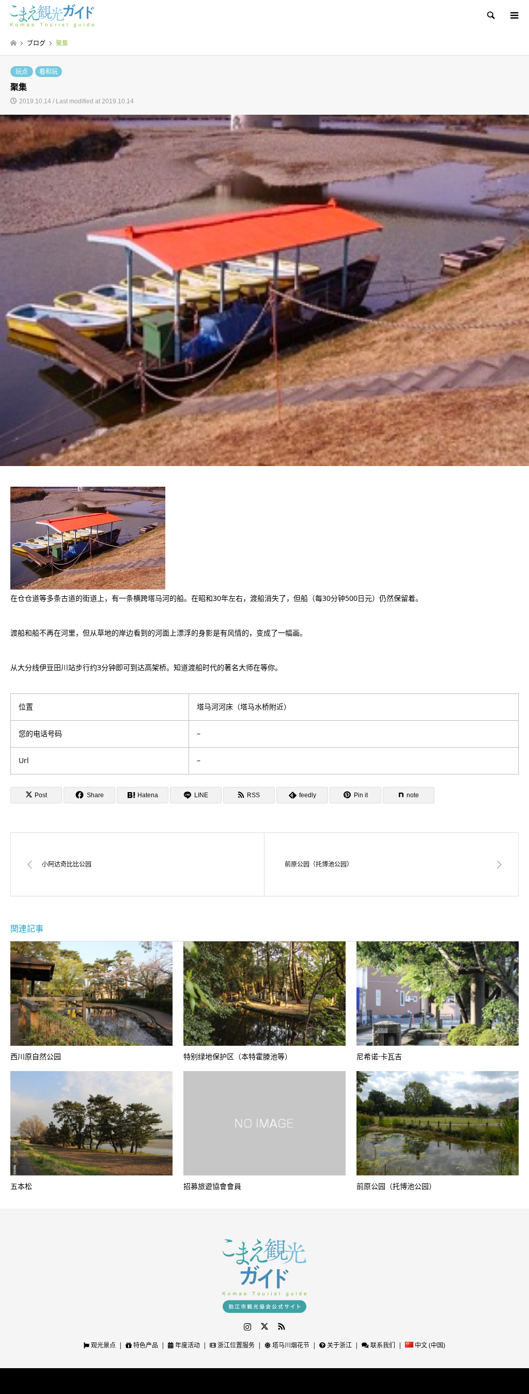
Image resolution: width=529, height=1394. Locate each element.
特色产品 (145, 1345)
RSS (281, 1326)
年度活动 (187, 1345)
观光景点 (102, 1345)
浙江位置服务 (235, 1345)
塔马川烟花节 (290, 1345)
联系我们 (382, 1345)
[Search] (490, 15)
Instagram (247, 1326)
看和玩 (48, 71)
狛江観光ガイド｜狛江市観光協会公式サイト (241, 1381)
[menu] (513, 15)
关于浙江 (338, 1345)
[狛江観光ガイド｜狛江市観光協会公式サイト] (52, 15)
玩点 (21, 71)
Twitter (264, 1326)
